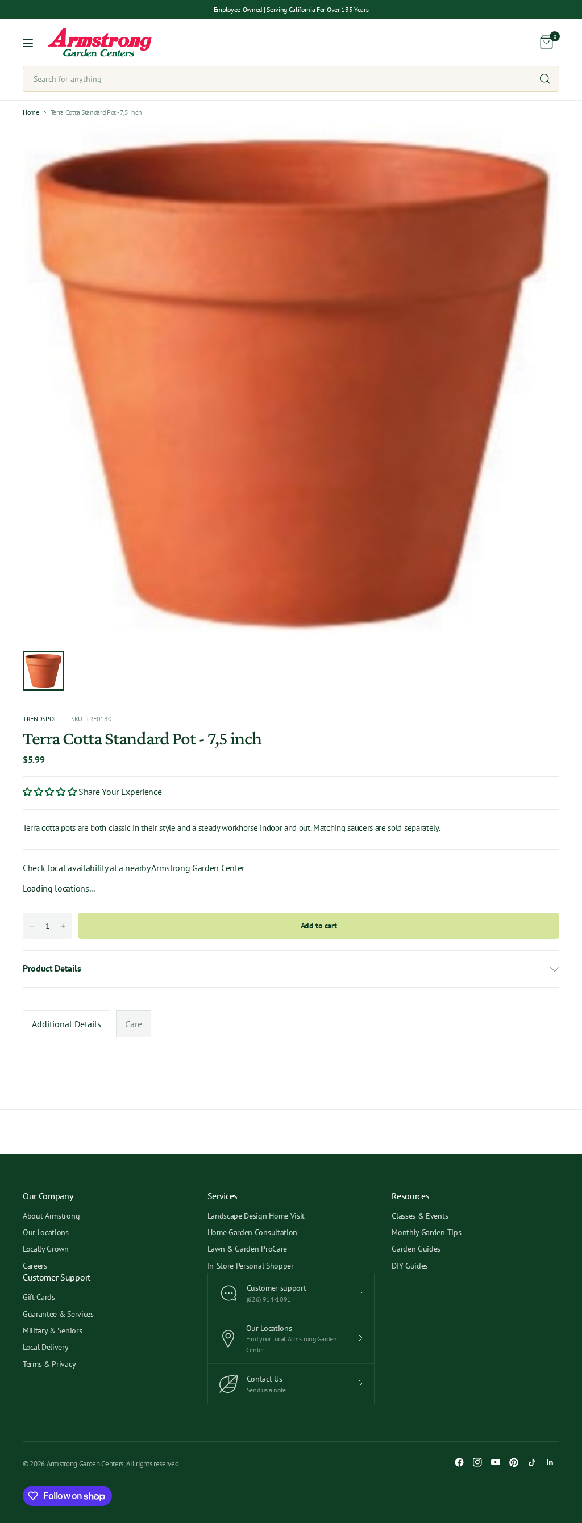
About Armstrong (51, 1216)
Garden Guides (416, 1249)
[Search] (545, 79)
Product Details (52, 968)
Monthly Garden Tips (426, 1232)
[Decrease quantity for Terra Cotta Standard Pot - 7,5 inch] (31, 926)
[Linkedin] (550, 1462)
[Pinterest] (514, 1462)
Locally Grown (46, 1249)
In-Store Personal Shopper (250, 1266)
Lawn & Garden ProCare (247, 1249)
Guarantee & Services (58, 1314)
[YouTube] (496, 1462)
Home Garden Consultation (252, 1232)
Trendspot (40, 718)
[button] (50, 791)
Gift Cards (39, 1297)
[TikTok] (532, 1462)
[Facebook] (459, 1462)
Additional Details (66, 1024)
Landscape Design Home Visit (256, 1216)
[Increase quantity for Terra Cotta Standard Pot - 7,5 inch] (63, 926)
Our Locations (46, 1232)
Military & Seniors (52, 1330)
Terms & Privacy (49, 1364)
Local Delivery (46, 1347)
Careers (35, 1266)
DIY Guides (410, 1266)
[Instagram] (477, 1462)
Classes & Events (420, 1216)
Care (133, 1024)
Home (31, 112)
